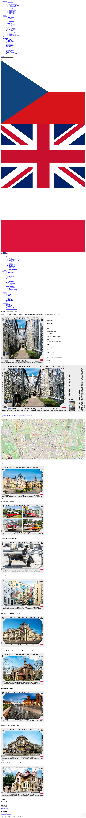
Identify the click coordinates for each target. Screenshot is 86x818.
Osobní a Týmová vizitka (14, 5)
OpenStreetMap (82, 458)
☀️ (1, 59)
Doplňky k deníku (12, 29)
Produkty (5, 16)
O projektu (5, 38)
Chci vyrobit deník (13, 13)
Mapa (4, 15)
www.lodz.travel (50, 347)
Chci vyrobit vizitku (13, 12)
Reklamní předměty (13, 34)
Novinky (5, 36)
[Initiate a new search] (84, 421)
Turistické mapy (12, 32)
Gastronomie (11, 21)
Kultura (10, 19)
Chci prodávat (12, 11)
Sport (10, 22)
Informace (5, 47)
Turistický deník (12, 28)
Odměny (10, 7)
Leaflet (76, 458)
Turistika (10, 18)
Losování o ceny (12, 8)
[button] (2, 421)
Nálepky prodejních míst (14, 35)
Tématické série (12, 24)
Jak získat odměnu (12, 6)
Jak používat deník (13, 4)
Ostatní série (11, 25)
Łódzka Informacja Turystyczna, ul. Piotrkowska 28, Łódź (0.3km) (17, 415)
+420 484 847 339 (4, 808)
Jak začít (5, 1)
